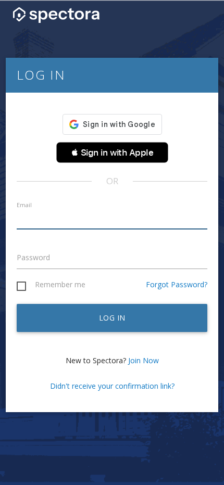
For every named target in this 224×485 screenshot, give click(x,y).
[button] (112, 152)
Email (24, 205)
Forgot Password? (176, 284)
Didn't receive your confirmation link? (112, 386)
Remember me (60, 284)
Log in (112, 318)
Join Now (143, 360)
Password (33, 257)
